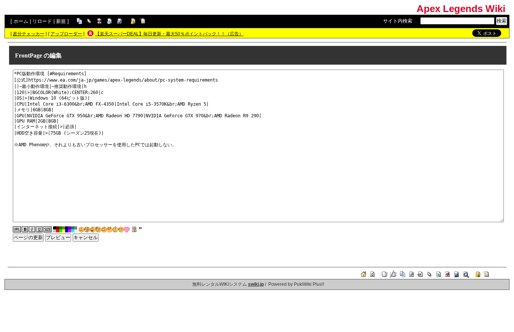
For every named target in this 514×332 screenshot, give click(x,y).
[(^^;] (115, 229)
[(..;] (98, 229)
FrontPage (28, 55)
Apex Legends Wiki (461, 8)
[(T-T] (121, 229)
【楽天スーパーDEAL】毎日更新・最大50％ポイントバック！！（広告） (169, 33)
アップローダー (66, 33)
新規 (61, 21)
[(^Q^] (93, 229)
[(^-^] (87, 229)
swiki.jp (256, 284)
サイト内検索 (397, 21)
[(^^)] (81, 229)
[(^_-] (104, 229)
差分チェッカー (28, 33)
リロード (42, 21)
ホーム (21, 21)
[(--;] (110, 229)
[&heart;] (126, 229)
